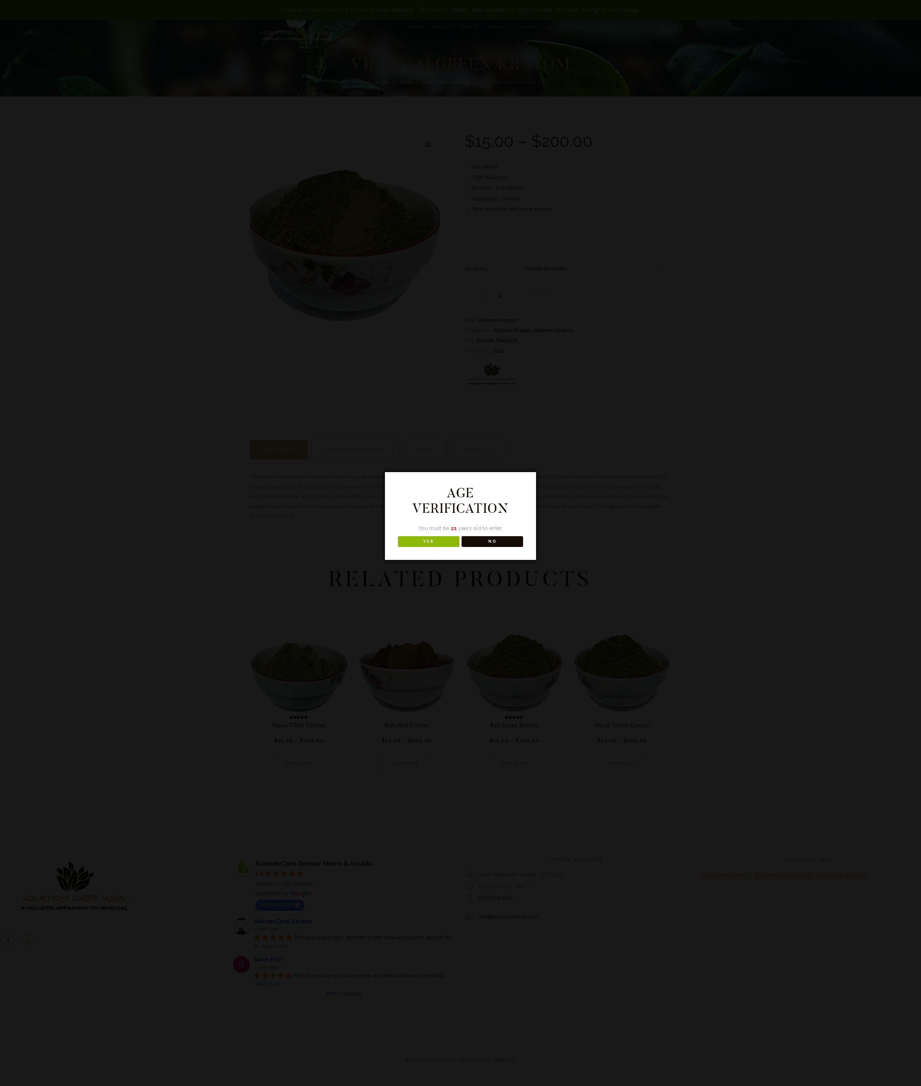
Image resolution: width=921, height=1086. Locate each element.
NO (492, 541)
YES (428, 541)
